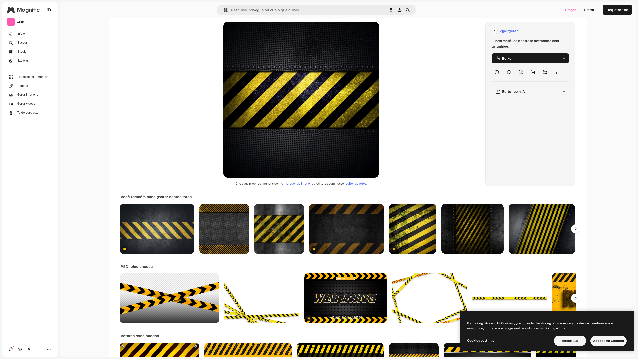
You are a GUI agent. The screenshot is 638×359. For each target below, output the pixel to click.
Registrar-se (617, 10)
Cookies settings (480, 340)
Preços (571, 10)
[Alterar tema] (29, 349)
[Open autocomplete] (224, 10)
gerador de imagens (299, 184)
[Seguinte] (575, 229)
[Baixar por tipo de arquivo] (564, 58)
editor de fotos (356, 184)
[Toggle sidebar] (49, 10)
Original (255, 31)
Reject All (570, 341)
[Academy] (20, 349)
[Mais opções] (556, 72)
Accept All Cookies (608, 341)
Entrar (589, 10)
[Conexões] (11, 349)
